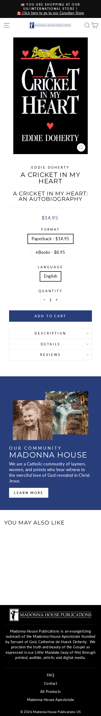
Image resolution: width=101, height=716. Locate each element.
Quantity (50, 291)
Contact (50, 683)
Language (50, 267)
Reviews (50, 355)
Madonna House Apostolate (50, 699)
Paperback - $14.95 (50, 238)
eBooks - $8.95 (50, 252)
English (50, 276)
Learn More (28, 493)
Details (50, 344)
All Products (50, 691)
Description (50, 333)
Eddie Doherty (50, 167)
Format (50, 229)
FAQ (50, 675)
